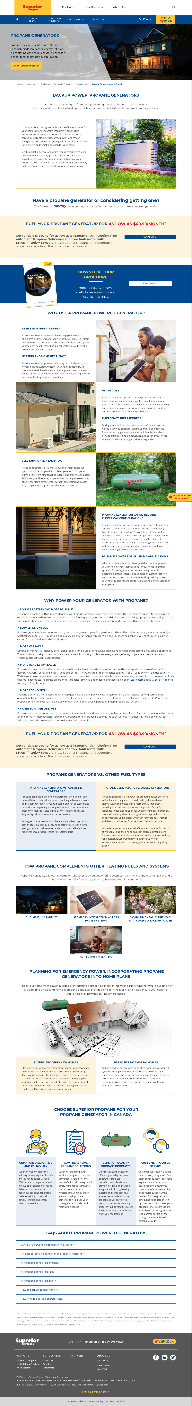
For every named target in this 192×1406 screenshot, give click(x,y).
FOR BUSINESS (51, 1355)
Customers (48, 1368)
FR (173, 7)
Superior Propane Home (27, 84)
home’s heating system (34, 366)
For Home (68, 7)
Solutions (48, 1364)
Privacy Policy (96, 1401)
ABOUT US (103, 1355)
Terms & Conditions (76, 1401)
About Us (119, 7)
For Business (94, 7)
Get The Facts (150, 283)
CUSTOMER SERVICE (104, 1367)
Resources (98, 19)
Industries (48, 1360)
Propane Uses (82, 84)
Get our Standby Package (26, 66)
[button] (17, 19)
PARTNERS (76, 1355)
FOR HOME (22, 1355)
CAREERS (103, 1360)
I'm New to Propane (31, 19)
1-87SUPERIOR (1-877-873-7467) (103, 1342)
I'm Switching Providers (53, 19)
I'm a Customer (75, 19)
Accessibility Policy (116, 1401)
